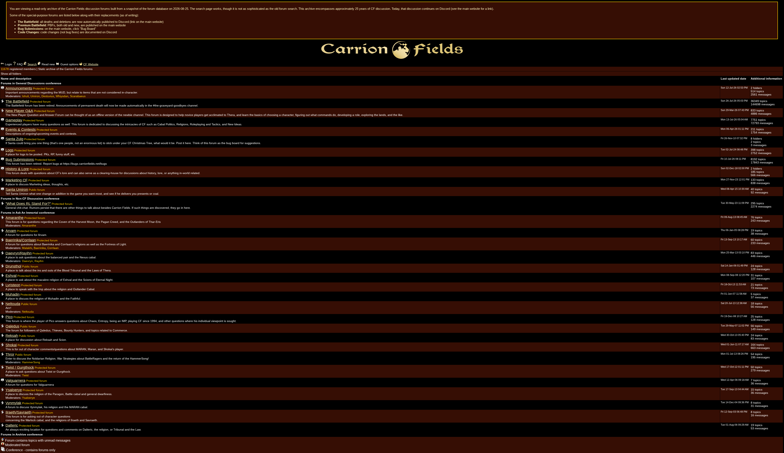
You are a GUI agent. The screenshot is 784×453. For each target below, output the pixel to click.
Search (32, 64)
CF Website (90, 64)
